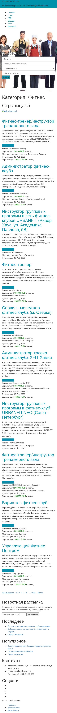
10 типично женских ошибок (20, 651)
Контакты (12, 26)
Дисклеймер (13, 710)
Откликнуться (8, 145)
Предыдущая (8, 592)
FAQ (9, 18)
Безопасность (14, 707)
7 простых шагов (15, 654)
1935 (33, 592)
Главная (11, 12)
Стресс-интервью (15, 634)
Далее (40, 592)
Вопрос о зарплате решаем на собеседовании (29, 626)
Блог (10, 23)
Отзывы (11, 20)
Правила (11, 704)
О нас (10, 15)
